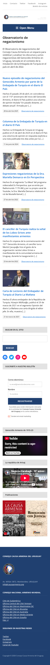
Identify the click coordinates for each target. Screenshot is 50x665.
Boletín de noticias (40, 6)
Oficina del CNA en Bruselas (15, 609)
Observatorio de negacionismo (32, 111)
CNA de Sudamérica (12, 600)
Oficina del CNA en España (15, 617)
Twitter (22, 3)
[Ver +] (6, 620)
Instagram (42, 3)
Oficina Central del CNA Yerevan (17, 603)
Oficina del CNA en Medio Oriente (18, 614)
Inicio (5, 3)
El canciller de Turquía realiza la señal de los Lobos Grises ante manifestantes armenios (24, 232)
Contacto (13, 3)
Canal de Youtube (11, 645)
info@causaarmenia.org (13, 584)
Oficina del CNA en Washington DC (18, 606)
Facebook (32, 3)
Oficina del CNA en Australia (15, 612)
